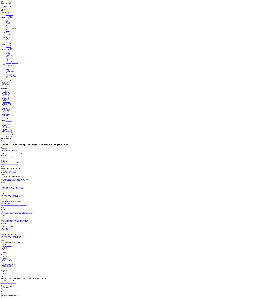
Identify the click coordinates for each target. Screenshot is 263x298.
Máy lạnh (8, 53)
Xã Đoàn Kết (6, 94)
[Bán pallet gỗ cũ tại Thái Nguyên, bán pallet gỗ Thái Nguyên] (14, 179)
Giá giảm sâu (9, 13)
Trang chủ (5, 82)
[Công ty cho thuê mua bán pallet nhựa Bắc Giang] (12, 236)
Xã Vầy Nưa (6, 114)
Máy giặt (8, 52)
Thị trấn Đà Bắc (6, 93)
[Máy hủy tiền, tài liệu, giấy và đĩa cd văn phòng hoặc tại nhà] (14, 220)
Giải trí (7, 69)
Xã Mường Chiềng (7, 103)
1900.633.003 (4, 270)
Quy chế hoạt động (7, 260)
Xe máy (7, 39)
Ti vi (7, 27)
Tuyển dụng (8, 34)
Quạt (7, 59)
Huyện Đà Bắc (6, 84)
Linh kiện (8, 31)
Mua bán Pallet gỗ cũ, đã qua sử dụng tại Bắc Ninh (12, 188)
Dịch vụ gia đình (9, 48)
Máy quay (8, 24)
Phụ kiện (8, 29)
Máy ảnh (8, 23)
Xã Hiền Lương (6, 102)
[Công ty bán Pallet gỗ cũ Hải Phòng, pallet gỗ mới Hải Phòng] (14, 203)
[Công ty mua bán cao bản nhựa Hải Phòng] (10, 162)
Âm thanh (8, 26)
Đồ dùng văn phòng (10, 75)
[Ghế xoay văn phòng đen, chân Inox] (9, 171)
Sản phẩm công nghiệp (11, 76)
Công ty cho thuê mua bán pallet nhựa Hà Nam (11, 196)
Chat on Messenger (12, 296)
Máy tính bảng (9, 20)
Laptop (7, 21)
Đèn (7, 60)
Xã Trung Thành (7, 111)
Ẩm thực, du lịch (9, 68)
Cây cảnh (8, 72)
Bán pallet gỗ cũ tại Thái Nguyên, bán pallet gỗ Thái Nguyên (14, 180)
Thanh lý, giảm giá (10, 71)
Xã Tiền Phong (6, 109)
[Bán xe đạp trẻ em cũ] (6, 228)
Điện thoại (8, 18)
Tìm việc (8, 36)
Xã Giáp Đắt (6, 99)
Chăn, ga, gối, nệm (10, 56)
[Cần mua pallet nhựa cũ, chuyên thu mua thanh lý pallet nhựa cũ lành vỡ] (17, 212)
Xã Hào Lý (5, 100)
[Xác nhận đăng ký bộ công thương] (9, 283)
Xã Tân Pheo (6, 108)
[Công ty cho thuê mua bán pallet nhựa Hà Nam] (11, 195)
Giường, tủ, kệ (9, 55)
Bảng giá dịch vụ (7, 259)
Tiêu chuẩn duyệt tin (7, 261)
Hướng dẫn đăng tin (7, 265)
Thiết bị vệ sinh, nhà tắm (11, 61)
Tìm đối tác (8, 47)
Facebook (5, 273)
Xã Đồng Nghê (6, 97)
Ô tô (7, 38)
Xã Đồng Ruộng (7, 98)
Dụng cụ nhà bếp (9, 58)
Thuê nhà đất (9, 16)
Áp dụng (2, 141)
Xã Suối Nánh (6, 105)
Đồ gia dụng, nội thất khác (12, 63)
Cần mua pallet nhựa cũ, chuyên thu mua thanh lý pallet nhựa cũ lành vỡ (16, 213)
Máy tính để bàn (9, 22)
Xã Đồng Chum (6, 95)
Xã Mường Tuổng (7, 104)
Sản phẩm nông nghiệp (11, 77)
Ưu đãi (4, 263)
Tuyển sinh (8, 33)
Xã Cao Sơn (6, 92)
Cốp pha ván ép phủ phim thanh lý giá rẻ (12, 153)
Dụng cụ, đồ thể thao (10, 74)
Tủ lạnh (7, 50)
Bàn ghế (8, 54)
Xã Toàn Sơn (6, 110)
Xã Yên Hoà (6, 115)
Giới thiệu (5, 256)
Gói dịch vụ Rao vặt (6, 6)
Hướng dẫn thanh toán (8, 266)
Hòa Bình (5, 83)
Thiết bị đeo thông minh (11, 28)
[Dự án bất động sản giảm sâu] (7, 80)
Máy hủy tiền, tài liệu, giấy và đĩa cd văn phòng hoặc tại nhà (14, 221)
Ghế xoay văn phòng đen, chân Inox (8, 172)
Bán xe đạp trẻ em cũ (5, 229)
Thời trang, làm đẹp (10, 65)
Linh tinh (8, 70)
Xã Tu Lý (5, 113)
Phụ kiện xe (8, 43)
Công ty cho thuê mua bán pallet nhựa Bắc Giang (11, 237)
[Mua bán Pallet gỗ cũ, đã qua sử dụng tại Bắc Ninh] (12, 187)
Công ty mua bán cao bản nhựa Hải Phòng (10, 164)
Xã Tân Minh (6, 107)
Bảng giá (5, 258)
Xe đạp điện (8, 42)
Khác (4, 120)
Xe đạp (7, 40)
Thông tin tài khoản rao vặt (9, 264)
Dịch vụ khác (9, 45)
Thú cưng (8, 66)
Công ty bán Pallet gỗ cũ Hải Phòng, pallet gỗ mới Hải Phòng (14, 205)
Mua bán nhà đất (9, 15)
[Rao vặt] (6, 4)
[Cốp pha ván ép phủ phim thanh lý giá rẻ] (10, 150)
